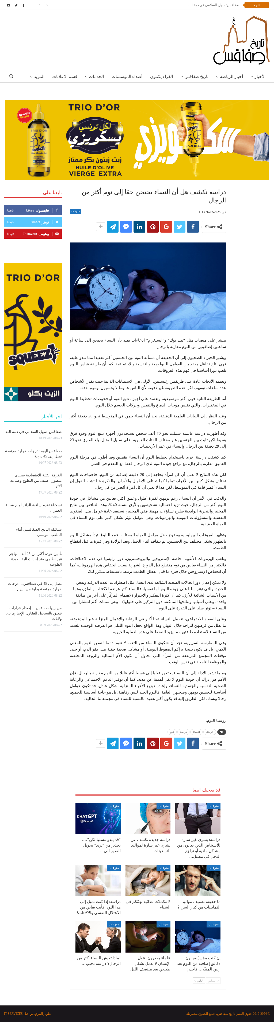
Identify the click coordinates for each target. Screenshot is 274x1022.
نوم (172, 731)
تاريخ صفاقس (196, 76)
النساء (196, 731)
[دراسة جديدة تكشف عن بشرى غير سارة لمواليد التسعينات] (148, 818)
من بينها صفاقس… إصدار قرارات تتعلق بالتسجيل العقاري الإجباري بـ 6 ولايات (34, 613)
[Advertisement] (148, 759)
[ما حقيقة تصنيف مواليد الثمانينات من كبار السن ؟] (197, 880)
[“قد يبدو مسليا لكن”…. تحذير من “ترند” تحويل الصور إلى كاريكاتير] (98, 818)
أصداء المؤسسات (127, 76)
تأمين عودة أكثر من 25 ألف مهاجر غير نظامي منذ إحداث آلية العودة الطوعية (35, 559)
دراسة (183, 731)
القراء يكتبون (161, 76)
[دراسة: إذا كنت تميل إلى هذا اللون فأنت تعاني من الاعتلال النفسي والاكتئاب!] (98, 880)
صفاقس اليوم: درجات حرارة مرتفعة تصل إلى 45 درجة (200, 5)
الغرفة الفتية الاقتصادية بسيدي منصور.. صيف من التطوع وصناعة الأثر (36, 480)
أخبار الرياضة (231, 76)
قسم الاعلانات (64, 76)
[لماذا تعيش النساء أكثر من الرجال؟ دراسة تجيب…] (98, 937)
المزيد (39, 76)
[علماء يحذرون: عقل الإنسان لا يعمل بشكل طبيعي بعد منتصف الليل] (148, 937)
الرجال (210, 731)
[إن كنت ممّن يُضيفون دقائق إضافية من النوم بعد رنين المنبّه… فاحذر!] (197, 937)
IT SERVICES (13, 1014)
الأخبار (259, 76)
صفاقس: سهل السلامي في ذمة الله (33, 432)
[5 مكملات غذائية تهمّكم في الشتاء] (148, 880)
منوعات (75, 211)
